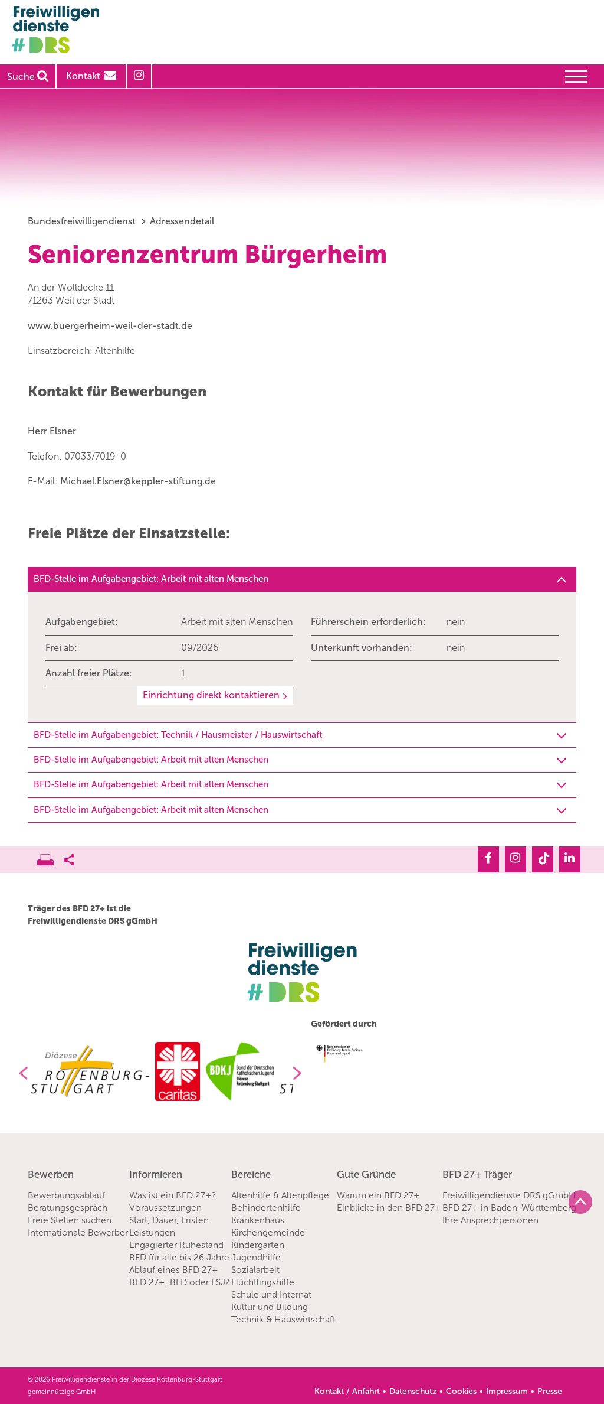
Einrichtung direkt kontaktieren (211, 695)
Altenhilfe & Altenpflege (280, 1195)
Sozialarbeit (255, 1270)
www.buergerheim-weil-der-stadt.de (110, 325)
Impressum (507, 1391)
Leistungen (152, 1232)
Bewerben (51, 1174)
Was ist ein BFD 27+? (172, 1195)
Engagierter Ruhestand (176, 1245)
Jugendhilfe (256, 1257)
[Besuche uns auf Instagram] (515, 859)
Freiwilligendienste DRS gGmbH (509, 1195)
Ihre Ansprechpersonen (490, 1220)
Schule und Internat (271, 1294)
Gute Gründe (366, 1174)
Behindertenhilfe (266, 1208)
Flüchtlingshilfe (262, 1282)
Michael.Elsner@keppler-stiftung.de (138, 481)
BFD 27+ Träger (477, 1174)
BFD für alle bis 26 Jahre (179, 1257)
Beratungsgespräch (67, 1208)
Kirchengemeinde (268, 1232)
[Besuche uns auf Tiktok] (542, 859)
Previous (19, 1073)
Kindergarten (257, 1245)
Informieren (155, 1174)
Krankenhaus (257, 1220)
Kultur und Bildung (269, 1307)
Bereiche (251, 1174)
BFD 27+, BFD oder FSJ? (179, 1282)
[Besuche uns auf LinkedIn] (569, 859)
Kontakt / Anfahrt (347, 1391)
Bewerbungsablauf (66, 1195)
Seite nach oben (580, 1202)
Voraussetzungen (165, 1208)
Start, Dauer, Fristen (169, 1220)
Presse (549, 1391)
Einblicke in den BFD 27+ (389, 1208)
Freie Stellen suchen (69, 1220)
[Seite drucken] (50, 857)
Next (302, 1073)
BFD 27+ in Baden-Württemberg (509, 1208)
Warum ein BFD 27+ (378, 1195)
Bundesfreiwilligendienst (82, 221)
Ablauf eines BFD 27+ (173, 1270)
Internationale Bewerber (78, 1232)
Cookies (461, 1391)
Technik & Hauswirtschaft (283, 1319)
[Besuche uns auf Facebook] (488, 859)
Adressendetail (182, 221)
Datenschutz (412, 1391)
